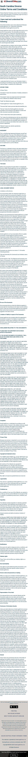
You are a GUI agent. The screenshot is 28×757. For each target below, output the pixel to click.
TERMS (25, 736)
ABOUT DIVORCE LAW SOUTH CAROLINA (14, 716)
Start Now (14, 755)
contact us (16, 703)
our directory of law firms (18, 730)
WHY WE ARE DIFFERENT (14, 713)
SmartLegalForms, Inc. (20, 739)
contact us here (16, 429)
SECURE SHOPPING (6, 736)
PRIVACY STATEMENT (17, 736)
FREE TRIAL (14, 711)
